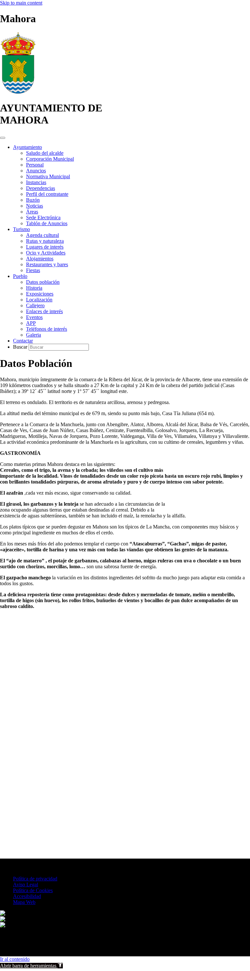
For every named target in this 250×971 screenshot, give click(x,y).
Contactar (23, 340)
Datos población (43, 282)
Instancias (36, 182)
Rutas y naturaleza (45, 241)
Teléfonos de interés (46, 329)
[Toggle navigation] (2, 138)
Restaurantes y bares (47, 264)
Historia (34, 288)
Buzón (33, 200)
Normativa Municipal (48, 176)
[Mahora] (18, 92)
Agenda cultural (42, 235)
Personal (35, 164)
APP (31, 323)
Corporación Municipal (50, 159)
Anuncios (36, 170)
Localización (39, 299)
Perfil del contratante (47, 194)
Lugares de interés (44, 247)
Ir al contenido (15, 959)
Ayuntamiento (27, 147)
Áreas (32, 211)
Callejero (35, 305)
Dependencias (40, 188)
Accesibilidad (27, 896)
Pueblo (20, 276)
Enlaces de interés (44, 311)
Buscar (21, 347)
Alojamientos (39, 258)
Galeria (33, 335)
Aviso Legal (25, 884)
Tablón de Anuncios (46, 223)
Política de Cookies (33, 890)
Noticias (34, 206)
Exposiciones (39, 294)
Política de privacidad (35, 878)
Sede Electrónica (43, 217)
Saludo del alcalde (44, 153)
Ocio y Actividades (45, 252)
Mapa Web (24, 902)
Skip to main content (21, 3)
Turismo (21, 229)
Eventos (34, 317)
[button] (31, 965)
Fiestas (33, 270)
